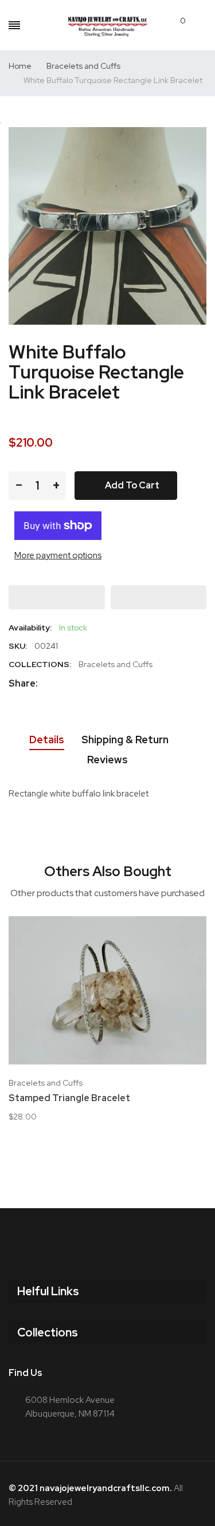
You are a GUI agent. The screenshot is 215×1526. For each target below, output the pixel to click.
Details (46, 739)
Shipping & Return (125, 739)
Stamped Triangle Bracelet (69, 1098)
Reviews (107, 759)
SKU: (18, 646)
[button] (57, 597)
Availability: (30, 627)
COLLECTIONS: (40, 664)
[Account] (200, 25)
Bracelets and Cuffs (116, 664)
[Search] (33, 25)
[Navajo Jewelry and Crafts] (107, 25)
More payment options (57, 555)
